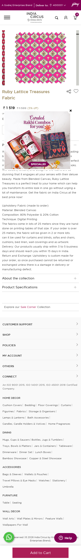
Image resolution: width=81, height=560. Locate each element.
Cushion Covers (12, 405)
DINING (6, 432)
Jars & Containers (45, 446)
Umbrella (8, 486)
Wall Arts (8, 518)
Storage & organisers (42, 411)
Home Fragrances (59, 424)
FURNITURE (9, 495)
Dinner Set (25, 452)
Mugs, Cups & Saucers (16, 440)
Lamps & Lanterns (13, 417)
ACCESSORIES (11, 467)
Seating (17, 502)
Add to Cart (40, 553)
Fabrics (21, 411)
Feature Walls (54, 518)
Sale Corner (28, 307)
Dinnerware (9, 452)
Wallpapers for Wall (15, 525)
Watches (44, 480)
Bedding (30, 405)
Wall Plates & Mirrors (30, 518)
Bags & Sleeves (11, 474)
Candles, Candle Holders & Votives (23, 424)
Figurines (8, 411)
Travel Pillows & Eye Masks (19, 480)
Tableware (65, 446)
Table (5, 502)
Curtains (66, 405)
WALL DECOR (11, 511)
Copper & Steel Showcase (45, 458)
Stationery (58, 480)
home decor (11, 398)
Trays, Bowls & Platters (16, 446)
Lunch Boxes (43, 452)
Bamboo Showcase (14, 458)
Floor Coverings (48, 405)
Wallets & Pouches (35, 474)
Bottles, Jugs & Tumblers (47, 440)
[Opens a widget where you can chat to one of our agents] (65, 538)
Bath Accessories (38, 417)
